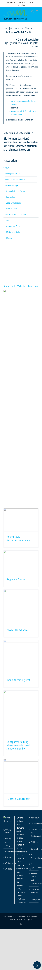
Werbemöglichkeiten (8, 851)
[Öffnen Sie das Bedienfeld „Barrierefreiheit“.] (37, 965)
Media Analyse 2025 (18, 629)
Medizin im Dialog (13, 232)
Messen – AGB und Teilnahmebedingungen (34, 878)
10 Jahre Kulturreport (18, 798)
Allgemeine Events (13, 226)
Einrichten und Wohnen (15, 179)
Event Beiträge (12, 185)
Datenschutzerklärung (34, 823)
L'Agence (29, 919)
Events (7, 220)
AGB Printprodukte (34, 856)
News (7, 167)
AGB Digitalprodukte (34, 866)
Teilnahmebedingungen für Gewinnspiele (34, 833)
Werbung (8, 869)
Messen (9, 238)
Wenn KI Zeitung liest (18, 680)
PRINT (24, 249)
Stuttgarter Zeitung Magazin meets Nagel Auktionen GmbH (18, 745)
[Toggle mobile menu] (37, 11)
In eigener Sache (12, 173)
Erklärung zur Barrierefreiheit (34, 845)
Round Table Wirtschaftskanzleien (21, 286)
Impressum (34, 817)
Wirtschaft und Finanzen (16, 214)
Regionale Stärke (16, 579)
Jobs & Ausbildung (13, 203)
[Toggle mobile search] (32, 11)
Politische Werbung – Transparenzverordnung (34, 894)
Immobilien (10, 197)
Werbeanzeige (8, 863)
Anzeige (8, 857)
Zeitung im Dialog (8, 842)
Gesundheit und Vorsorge (16, 191)
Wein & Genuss (12, 208)
